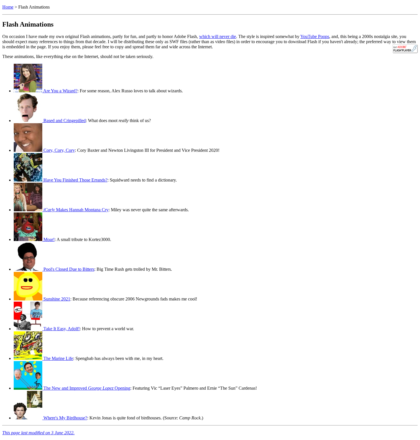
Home (7, 7)
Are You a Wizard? (59, 90)
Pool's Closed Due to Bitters (68, 269)
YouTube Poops (314, 36)
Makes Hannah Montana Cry (76, 209)
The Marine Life (57, 358)
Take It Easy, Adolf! (61, 328)
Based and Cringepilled (64, 120)
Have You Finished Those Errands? (74, 180)
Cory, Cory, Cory (58, 150)
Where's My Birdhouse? (64, 417)
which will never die (217, 36)
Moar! (48, 239)
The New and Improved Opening (86, 388)
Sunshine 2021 (56, 298)
